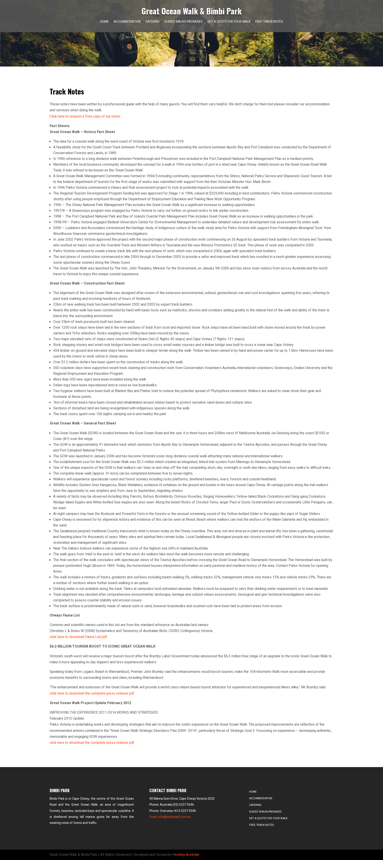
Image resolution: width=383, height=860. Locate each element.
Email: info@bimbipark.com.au (170, 817)
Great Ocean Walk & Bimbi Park (191, 11)
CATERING (152, 22)
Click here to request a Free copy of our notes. (85, 116)
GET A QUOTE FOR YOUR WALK (228, 22)
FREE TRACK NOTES (269, 22)
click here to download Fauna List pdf (78, 637)
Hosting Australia (186, 854)
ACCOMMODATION (127, 22)
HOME (104, 22)
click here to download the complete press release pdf (92, 693)
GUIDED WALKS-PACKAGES (183, 22)
